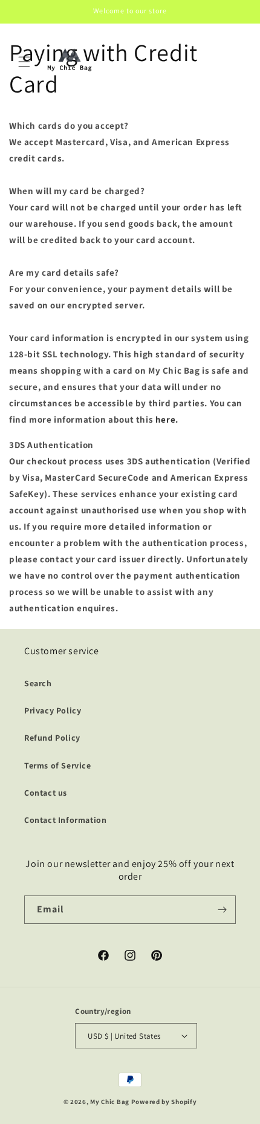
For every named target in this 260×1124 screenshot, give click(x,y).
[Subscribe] (222, 909)
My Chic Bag (109, 1101)
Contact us (45, 792)
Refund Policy (52, 737)
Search (38, 683)
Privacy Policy (52, 710)
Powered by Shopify (164, 1101)
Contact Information (65, 819)
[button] (24, 61)
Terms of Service (57, 765)
